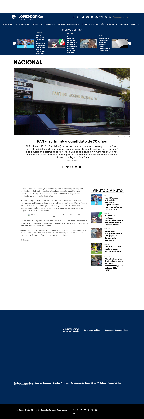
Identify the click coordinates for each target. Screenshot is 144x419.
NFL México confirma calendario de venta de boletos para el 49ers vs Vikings (72, 44)
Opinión (124, 24)
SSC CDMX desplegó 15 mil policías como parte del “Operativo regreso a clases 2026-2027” (114, 264)
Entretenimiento (90, 24)
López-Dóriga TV (109, 24)
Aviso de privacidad (92, 330)
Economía (50, 24)
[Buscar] (141, 24)
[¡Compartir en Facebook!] (63, 167)
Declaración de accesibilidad (116, 330)
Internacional (22, 24)
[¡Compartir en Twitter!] (67, 167)
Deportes (37, 24)
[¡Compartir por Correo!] (80, 167)
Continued (84, 157)
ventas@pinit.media (71, 331)
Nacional (7, 24)
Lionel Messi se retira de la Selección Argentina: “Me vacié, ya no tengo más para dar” (40, 44)
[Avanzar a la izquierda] (14, 43)
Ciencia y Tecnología (68, 24)
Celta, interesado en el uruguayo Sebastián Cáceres (113, 249)
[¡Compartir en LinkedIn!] (76, 167)
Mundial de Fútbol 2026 (23, 385)
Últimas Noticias (114, 383)
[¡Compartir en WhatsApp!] (71, 167)
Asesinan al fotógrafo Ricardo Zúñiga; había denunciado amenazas (104, 44)
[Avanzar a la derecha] (138, 24)
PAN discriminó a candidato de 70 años (72, 141)
